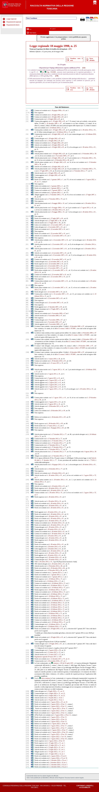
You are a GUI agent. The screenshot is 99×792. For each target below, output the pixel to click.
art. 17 (65, 726)
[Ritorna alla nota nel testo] (31, 110)
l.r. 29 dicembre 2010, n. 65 (58, 361)
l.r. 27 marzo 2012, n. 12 (52, 426)
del (43, 72)
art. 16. (66, 723)
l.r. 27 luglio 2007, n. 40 (45, 171)
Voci (30, 29)
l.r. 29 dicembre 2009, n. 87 (53, 123)
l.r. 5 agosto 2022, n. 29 (56, 702)
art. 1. (62, 698)
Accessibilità (84, 787)
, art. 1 (65, 661)
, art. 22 (62, 693)
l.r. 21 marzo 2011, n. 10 (56, 363)
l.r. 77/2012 (91, 460)
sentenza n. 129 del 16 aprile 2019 (63, 663)
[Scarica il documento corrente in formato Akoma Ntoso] (96, 21)
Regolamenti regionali (14, 22)
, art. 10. (65, 702)
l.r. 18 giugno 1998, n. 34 (57, 110)
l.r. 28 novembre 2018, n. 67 (54, 661)
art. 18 (65, 732)
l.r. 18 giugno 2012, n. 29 (56, 428)
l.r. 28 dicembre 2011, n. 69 (55, 406)
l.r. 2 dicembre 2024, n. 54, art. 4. (58, 767)
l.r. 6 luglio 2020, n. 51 (52, 691)
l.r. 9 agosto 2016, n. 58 (89, 451)
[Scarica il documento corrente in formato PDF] (92, 21)
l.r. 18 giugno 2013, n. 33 (57, 464)
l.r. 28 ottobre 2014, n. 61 (88, 130)
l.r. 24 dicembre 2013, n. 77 (54, 469)
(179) (56, 76)
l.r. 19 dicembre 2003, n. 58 (88, 153)
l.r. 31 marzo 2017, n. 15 (53, 652)
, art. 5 (62, 752)
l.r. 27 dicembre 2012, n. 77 (79, 171)
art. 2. (62, 700)
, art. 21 (67, 659)
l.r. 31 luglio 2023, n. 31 (54, 743)
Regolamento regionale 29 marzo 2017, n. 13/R (48, 657)
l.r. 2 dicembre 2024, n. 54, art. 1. (58, 760)
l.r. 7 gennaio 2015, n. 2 (57, 572)
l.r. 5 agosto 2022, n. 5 (55, 736)
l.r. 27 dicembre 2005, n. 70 (87, 169)
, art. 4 (62, 749)
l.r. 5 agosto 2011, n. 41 (86, 207)
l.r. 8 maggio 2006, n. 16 (57, 203)
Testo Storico (32, 32)
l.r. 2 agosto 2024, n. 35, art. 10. (58, 758)
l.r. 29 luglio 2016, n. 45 (56, 628)
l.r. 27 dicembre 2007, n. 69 (54, 307)
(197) (70, 49)
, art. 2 (63, 745)
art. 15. (65, 721)
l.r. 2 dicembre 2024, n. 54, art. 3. (58, 764)
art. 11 (65, 704)
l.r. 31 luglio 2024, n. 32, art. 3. (56, 754)
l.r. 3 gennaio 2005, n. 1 (56, 179)
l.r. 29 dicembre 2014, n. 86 (61, 160)
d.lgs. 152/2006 (51, 72)
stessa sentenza (45, 678)
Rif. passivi (53, 28)
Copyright (80, 785)
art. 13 (65, 717)
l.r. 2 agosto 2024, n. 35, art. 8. (58, 756)
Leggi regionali (11, 19)
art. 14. (65, 719)
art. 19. (63, 741)
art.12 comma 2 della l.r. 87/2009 (65, 328)
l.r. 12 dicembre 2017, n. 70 (57, 659)
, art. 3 (62, 747)
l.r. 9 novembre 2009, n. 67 (62, 156)
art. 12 (65, 713)
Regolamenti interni (13, 25)
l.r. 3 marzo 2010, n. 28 (53, 359)
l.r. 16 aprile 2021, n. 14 (53, 698)
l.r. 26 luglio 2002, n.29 (56, 115)
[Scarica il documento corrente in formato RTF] (88, 21)
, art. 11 (38, 182)
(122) (83, 68)
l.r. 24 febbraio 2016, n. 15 (55, 128)
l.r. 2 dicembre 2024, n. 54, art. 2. (57, 762)
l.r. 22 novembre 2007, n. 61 (57, 225)
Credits (89, 785)
